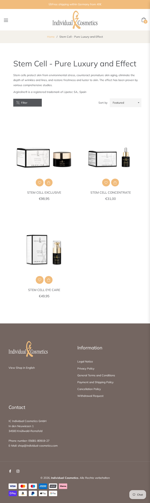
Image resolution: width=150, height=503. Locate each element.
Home (51, 36)
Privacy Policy (85, 368)
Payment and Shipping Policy (95, 382)
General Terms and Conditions (96, 375)
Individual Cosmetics (64, 478)
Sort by (102, 102)
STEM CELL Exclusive (44, 192)
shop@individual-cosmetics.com (38, 445)
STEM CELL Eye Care (44, 290)
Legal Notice (85, 361)
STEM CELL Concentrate (110, 192)
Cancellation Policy (89, 389)
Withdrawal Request (90, 396)
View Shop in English (22, 367)
